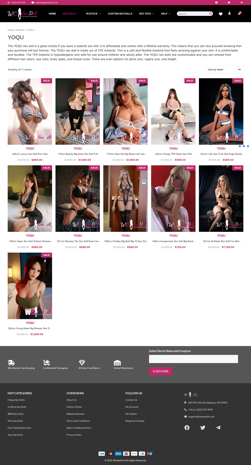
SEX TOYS (145, 13)
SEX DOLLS (69, 13)
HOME (52, 13)
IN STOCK (92, 13)
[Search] (210, 13)
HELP (164, 13)
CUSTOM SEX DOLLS (120, 13)
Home (11, 29)
